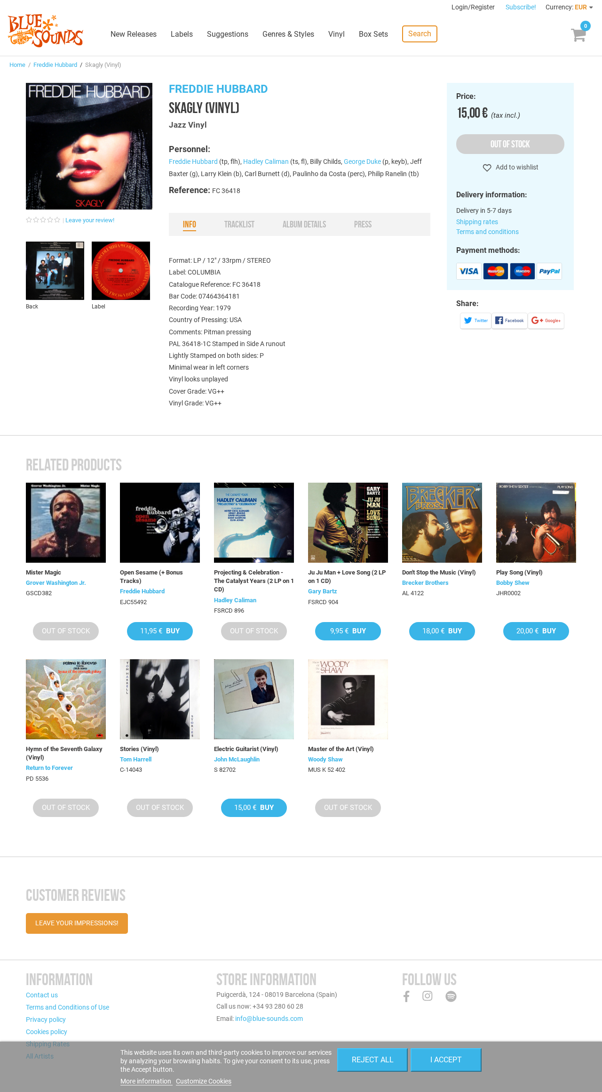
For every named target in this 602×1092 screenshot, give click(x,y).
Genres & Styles (288, 34)
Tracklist (239, 224)
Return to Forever (49, 767)
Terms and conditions (487, 231)
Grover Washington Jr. (56, 582)
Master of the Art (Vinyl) (341, 748)
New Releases (134, 34)
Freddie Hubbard (55, 64)
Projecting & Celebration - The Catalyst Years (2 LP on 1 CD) (254, 581)
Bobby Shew (513, 582)
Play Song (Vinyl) (519, 572)
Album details (304, 224)
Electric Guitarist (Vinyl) (246, 748)
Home (17, 64)
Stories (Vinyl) (139, 748)
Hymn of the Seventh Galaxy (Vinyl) (64, 753)
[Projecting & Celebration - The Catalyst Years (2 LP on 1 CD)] (254, 523)
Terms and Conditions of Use (67, 1007)
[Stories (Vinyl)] (160, 699)
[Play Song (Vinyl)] (536, 523)
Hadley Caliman (266, 161)
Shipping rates (477, 222)
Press (363, 224)
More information (146, 1081)
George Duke (362, 161)
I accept (446, 1059)
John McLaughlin (237, 759)
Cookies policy (46, 1031)
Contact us (42, 995)
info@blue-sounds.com (269, 1018)
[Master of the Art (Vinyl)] (348, 699)
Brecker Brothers (425, 582)
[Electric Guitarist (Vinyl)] (254, 699)
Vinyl (336, 34)
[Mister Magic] (66, 523)
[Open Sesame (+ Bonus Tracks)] (160, 523)
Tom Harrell (135, 759)
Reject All (373, 1059)
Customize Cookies (203, 1081)
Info (189, 224)
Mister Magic (43, 572)
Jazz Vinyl (188, 124)
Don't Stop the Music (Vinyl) (439, 572)
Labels (182, 34)
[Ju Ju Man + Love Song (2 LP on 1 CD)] (348, 523)
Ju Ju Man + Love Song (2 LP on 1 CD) (347, 576)
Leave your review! (89, 220)
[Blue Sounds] (45, 31)
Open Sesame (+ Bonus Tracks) (151, 576)
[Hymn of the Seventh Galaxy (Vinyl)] (66, 699)
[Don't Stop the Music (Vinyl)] (442, 523)
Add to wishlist (516, 167)
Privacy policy (46, 1019)
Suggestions (227, 34)
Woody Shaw (325, 759)
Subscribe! (521, 7)
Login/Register (474, 7)
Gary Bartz (322, 591)
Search (419, 33)
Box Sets (373, 34)
